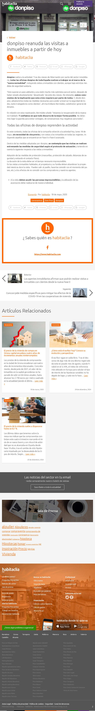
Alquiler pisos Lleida (8, 690)
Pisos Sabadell (68, 669)
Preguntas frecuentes (10, 580)
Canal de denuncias (61, 704)
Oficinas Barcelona (39, 678)
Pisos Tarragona (68, 681)
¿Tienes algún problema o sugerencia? (19, 628)
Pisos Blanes (37, 684)
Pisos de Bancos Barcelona (10, 669)
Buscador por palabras (42, 591)
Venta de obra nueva (70, 690)
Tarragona (26, 634)
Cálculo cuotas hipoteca (43, 604)
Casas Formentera (38, 652)
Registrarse (6, 597)
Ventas (31, 549)
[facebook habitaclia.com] (71, 597)
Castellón (5, 637)
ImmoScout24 (39, 707)
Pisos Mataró (67, 660)
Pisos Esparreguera (39, 669)
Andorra (73, 634)
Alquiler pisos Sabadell (40, 643)
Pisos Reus (66, 655)
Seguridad (49, 704)
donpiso (59, 200)
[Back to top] (89, 705)
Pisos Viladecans (68, 684)
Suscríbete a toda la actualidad (47, 487)
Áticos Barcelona (7, 655)
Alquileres (21, 527)
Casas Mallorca (37, 658)
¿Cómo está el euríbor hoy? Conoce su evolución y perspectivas (68, 351)
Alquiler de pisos (7, 672)
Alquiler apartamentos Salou (11, 666)
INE (40, 544)
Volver (12, 37)
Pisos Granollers (38, 693)
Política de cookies (37, 704)
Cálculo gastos (39, 607)
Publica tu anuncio (83, 4)
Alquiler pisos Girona (8, 687)
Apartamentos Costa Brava (10, 646)
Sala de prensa (7, 587)
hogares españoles (32, 544)
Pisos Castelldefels (39, 663)
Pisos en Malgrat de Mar (10, 643)
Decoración (34, 535)
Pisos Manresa (68, 658)
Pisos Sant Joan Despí (70, 675)
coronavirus (37, 200)
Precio (22, 549)
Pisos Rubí (66, 666)
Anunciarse (69, 581)
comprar (6, 531)
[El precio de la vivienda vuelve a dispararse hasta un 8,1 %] (24, 410)
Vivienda (9, 554)
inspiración (10, 549)
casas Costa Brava (38, 649)
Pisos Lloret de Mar (69, 646)
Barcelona (5, 634)
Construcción (14, 535)
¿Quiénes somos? (8, 577)
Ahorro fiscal (39, 611)
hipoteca (26, 538)
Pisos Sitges (67, 678)
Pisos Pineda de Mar (69, 652)
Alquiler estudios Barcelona (11, 675)
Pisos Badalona (37, 681)
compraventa (18, 531)
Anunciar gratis (7, 600)
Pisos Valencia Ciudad (40, 690)
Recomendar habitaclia (10, 614)
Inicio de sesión (8, 593)
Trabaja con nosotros (10, 610)
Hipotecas (9, 543)
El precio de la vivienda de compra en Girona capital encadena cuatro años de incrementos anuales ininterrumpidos (22, 352)
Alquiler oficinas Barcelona (10, 681)
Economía (32, 194)
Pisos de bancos (40, 594)
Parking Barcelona (8, 660)
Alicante (15, 637)
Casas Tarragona (38, 660)
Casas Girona (37, 655)
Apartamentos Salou (8, 652)
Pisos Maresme (7, 663)
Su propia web (70, 584)
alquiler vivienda (34, 527)
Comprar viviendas (39, 666)
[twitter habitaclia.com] (67, 597)
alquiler (8, 527)
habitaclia (24, 57)
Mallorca (45, 634)
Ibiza (64, 634)
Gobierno (16, 539)
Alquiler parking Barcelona (10, 684)
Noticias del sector (9, 584)
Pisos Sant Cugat (68, 672)
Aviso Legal (6, 704)
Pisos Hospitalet (38, 696)
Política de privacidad (20, 704)
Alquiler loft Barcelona (9, 678)
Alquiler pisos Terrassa (9, 696)
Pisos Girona (37, 672)
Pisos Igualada (68, 643)
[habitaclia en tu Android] (81, 628)
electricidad (7, 539)
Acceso (68, 588)
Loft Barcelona (7, 658)
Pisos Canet (36, 687)
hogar (21, 543)
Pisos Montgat (68, 663)
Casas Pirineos (6, 649)
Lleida (36, 634)
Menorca (56, 634)
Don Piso (49, 200)
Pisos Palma (67, 649)
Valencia (84, 634)
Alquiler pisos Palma (8, 693)
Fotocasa (20, 707)
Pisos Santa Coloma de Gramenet (74, 687)
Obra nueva (38, 581)
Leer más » (30, 454)
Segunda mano (39, 584)
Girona (15, 634)
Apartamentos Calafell (40, 646)
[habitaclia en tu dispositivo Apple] (64, 628)
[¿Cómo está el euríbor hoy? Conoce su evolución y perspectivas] (71, 335)
